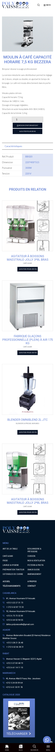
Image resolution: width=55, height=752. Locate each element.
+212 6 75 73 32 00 (14, 616)
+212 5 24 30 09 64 (14, 683)
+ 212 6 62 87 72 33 (15, 607)
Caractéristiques (13, 146)
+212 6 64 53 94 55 (14, 620)
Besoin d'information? (28, 125)
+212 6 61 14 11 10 (14, 667)
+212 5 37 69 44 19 (14, 663)
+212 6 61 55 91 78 (14, 687)
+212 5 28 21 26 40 (14, 642)
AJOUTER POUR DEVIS (27, 131)
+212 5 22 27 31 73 (14, 602)
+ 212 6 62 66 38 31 (15, 647)
